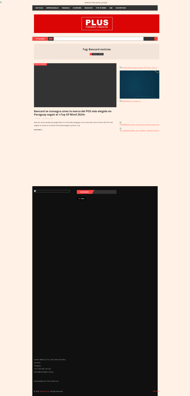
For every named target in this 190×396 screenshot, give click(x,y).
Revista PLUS (45, 391)
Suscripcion (121, 8)
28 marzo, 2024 (48, 118)
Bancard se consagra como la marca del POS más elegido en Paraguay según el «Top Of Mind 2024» (72, 112)
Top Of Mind (101, 8)
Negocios (89, 8)
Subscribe (155, 391)
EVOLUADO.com (53, 381)
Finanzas (66, 8)
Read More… (38, 130)
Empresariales (52, 8)
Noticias (39, 8)
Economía (77, 8)
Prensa (37, 118)
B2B (111, 8)
